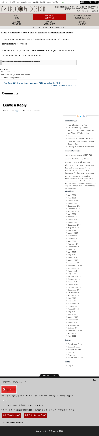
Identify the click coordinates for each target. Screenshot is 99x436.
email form (90, 165)
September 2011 (75, 331)
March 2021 (73, 200)
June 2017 (72, 249)
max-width (90, 173)
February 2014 (74, 287)
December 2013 (75, 290)
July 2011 (72, 336)
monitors (87, 176)
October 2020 (74, 209)
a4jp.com (5, 400)
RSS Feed (78, 116)
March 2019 (73, 233)
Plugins (71, 352)
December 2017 (75, 247)
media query (70, 176)
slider (67, 181)
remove (80, 178)
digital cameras (79, 165)
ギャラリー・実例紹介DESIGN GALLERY (82, 17)
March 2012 (73, 317)
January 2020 (74, 222)
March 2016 (73, 260)
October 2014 (74, 279)
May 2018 (72, 241)
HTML (6, 77)
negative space (71, 178)
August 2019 (73, 228)
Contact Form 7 (71, 162)
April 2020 (72, 217)
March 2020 (73, 219)
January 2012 (74, 322)
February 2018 (74, 244)
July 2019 (72, 230)
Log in (70, 366)
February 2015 (74, 276)
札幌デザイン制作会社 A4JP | (30, 2)
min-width (79, 176)
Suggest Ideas (74, 347)
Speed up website (75, 136)
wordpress (92, 183)
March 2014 (73, 285)
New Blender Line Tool (77, 125)
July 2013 (72, 298)
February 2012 (74, 320)
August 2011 (73, 333)
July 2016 (72, 255)
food (76, 168)
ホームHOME (16, 17)
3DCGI (67, 155)
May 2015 (72, 274)
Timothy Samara (77, 183)
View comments (23, 75)
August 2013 (73, 295)
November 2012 (75, 303)
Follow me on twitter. (81, 116)
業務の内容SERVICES (49, 17)
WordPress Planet (75, 358)
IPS (89, 170)
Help (74, 170)
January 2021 (74, 203)
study (77, 181)
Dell (88, 162)
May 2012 (72, 314)
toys (86, 183)
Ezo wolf (68, 168)
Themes (71, 355)
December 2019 (75, 225)
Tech (82, 181)
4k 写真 (73, 155)
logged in (19, 111)
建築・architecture (86, 186)
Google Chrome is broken (63, 85)
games (81, 168)
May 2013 (72, 301)
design (69, 165)
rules (86, 178)
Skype (90, 178)
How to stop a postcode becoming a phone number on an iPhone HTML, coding (81, 130)
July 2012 (72, 312)
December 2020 (75, 206)
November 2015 (75, 263)
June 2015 (72, 271)
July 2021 (72, 198)
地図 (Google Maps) (11, 415)
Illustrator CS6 (81, 170)
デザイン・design (71, 186)
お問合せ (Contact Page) (35, 415)
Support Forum (74, 349)
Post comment (6, 75)
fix (73, 168)
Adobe (87, 155)
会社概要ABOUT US (16, 23)
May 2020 (72, 214)
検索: (82, 2)
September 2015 (75, 266)
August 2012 (73, 309)
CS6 (80, 162)
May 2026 (72, 195)
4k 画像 (79, 155)
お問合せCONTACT (82, 23)
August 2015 (73, 268)
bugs (82, 159)
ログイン (63, 2)
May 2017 (72, 252)
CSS (85, 162)
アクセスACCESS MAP (49, 23)
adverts (68, 159)
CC (85, 159)
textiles (68, 183)
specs (72, 181)
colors (89, 159)
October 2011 (74, 328)
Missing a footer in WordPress (81, 147)
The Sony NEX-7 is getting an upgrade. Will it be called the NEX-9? (32, 83)
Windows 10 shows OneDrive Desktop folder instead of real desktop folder (81, 141)
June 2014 (72, 282)
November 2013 (75, 293)
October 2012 (74, 306)
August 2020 (73, 211)
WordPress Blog (75, 344)
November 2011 (74, 325)
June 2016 (72, 257)
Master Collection (75, 173)
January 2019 (74, 236)
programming (16, 77)
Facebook (84, 116)
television (88, 181)
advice (75, 158)
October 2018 (74, 238)
